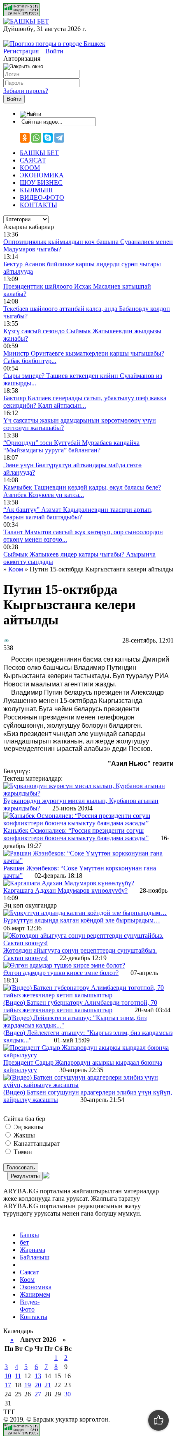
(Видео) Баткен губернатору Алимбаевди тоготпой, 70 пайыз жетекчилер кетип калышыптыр (80, 1006)
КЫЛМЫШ (36, 190)
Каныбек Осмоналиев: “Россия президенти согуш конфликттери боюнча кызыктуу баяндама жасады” (76, 834)
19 (27, 1384)
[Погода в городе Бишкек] (54, 43)
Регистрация (21, 51)
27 (38, 1394)
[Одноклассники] (25, 138)
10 (8, 1375)
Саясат (29, 1272)
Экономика (35, 1286)
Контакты (33, 1316)
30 (67, 1394)
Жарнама (32, 1249)
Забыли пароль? (25, 90)
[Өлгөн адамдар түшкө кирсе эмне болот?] (64, 965)
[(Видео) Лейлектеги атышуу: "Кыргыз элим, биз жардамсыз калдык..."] (88, 1025)
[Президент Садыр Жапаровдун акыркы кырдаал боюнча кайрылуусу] (88, 1055)
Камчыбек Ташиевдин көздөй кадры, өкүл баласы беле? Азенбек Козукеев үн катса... (82, 491)
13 (38, 1375)
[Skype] (48, 138)
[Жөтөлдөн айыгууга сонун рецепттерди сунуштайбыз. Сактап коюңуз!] (88, 942)
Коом (27, 1279)
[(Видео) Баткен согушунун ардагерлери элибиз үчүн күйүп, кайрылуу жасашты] (88, 1084)
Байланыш (34, 1257)
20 (38, 1384)
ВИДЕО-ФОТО (42, 197)
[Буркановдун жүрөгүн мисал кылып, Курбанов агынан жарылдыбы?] (88, 793)
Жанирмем (35, 1294)
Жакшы (23, 1135)
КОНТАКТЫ (38, 204)
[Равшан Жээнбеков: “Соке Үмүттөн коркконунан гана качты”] (88, 860)
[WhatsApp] (36, 138)
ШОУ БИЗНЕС (41, 182)
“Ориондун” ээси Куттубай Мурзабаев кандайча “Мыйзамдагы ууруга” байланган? (71, 446)
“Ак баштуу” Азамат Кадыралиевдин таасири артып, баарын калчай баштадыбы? (78, 513)
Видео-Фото (30, 1305)
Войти (54, 51)
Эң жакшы (28, 1126)
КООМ (30, 167)
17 (8, 1384)
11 (18, 1375)
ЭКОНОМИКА (42, 175)
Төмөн (22, 1151)
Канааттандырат (36, 1143)
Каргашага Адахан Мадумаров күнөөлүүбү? (65, 890)
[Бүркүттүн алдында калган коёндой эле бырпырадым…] (85, 912)
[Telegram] (59, 138)
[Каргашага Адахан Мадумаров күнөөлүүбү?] (68, 883)
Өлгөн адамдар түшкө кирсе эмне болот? (61, 972)
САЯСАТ (33, 160)
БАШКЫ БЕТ (39, 152)
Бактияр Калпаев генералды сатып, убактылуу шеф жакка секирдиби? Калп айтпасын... (84, 401)
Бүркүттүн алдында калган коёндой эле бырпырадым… (81, 920)
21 (47, 1384)
